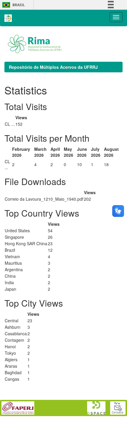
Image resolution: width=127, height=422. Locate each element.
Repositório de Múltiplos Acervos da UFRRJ (53, 67)
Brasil (12, 4)
